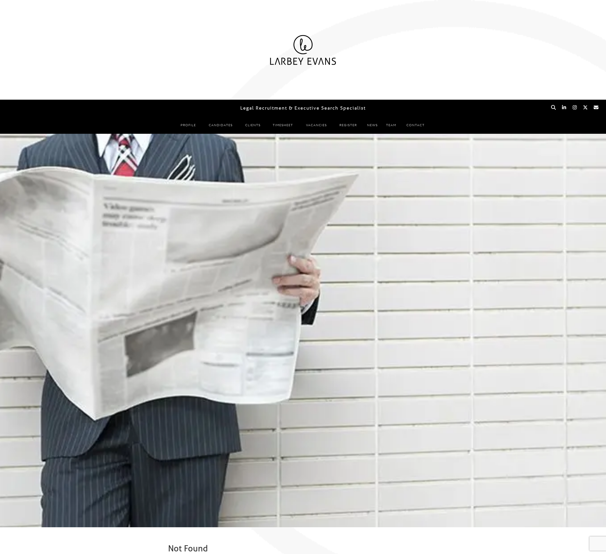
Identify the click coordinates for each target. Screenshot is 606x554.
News (372, 125)
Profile (188, 125)
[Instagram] (575, 107)
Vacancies (316, 125)
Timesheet (283, 125)
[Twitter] (585, 107)
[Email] (596, 107)
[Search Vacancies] (553, 107)
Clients (253, 125)
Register (348, 125)
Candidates (221, 125)
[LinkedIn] (564, 107)
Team (391, 125)
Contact (415, 125)
